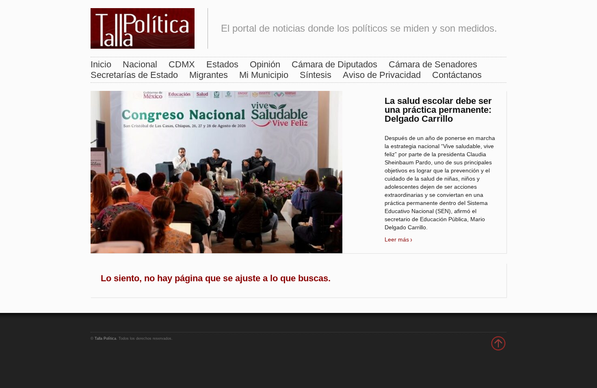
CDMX (182, 64)
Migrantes (208, 75)
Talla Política (105, 338)
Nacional (140, 64)
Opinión (265, 64)
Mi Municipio (263, 75)
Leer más (397, 239)
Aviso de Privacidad (382, 75)
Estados (222, 64)
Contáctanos (457, 75)
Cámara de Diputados (334, 64)
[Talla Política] (143, 26)
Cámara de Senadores (433, 64)
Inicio (101, 64)
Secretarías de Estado (134, 75)
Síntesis (315, 75)
